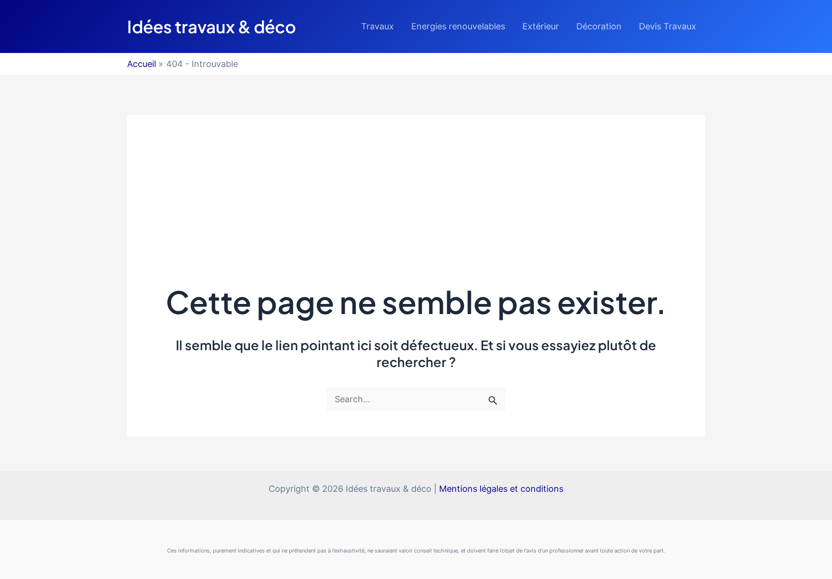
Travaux (377, 26)
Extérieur (540, 26)
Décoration (599, 26)
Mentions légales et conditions (501, 489)
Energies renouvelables (458, 26)
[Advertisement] (416, 182)
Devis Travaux (667, 26)
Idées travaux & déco (211, 26)
